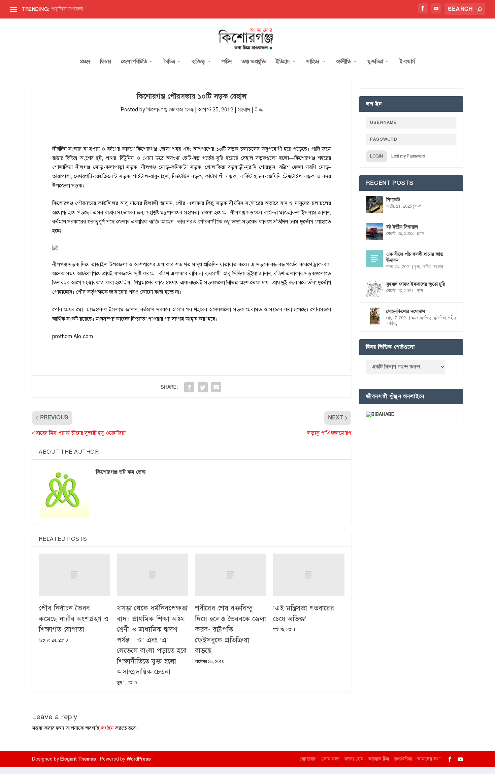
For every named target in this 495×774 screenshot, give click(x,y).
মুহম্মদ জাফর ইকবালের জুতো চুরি (415, 284)
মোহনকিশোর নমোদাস (405, 311)
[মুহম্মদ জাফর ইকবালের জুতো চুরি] (374, 288)
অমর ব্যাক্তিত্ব (421, 318)
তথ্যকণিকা (403, 759)
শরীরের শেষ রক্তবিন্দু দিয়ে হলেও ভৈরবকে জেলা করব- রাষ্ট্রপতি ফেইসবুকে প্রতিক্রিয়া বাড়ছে (230, 629)
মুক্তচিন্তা (375, 62)
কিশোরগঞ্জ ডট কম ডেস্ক (170, 109)
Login (376, 156)
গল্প (418, 206)
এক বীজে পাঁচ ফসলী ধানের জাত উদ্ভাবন (414, 257)
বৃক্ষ (417, 267)
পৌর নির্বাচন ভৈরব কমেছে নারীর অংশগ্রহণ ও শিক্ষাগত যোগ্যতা (74, 619)
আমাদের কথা (428, 759)
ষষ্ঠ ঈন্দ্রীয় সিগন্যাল (402, 227)
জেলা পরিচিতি (134, 62)
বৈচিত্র (169, 62)
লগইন (107, 728)
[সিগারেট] (374, 204)
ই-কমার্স (407, 62)
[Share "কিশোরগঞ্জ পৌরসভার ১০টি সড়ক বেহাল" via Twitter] (202, 387)
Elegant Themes (78, 759)
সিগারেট (393, 200)
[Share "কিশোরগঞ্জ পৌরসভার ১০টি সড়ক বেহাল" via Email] (216, 387)
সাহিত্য (312, 62)
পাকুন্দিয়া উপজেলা (67, 9)
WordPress (139, 759)
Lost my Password (408, 156)
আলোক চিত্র (378, 759)
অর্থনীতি (343, 62)
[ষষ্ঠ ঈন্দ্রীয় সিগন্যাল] (374, 231)
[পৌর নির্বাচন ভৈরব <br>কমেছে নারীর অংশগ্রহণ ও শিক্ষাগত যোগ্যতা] (74, 575)
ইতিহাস (283, 62)
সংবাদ (244, 109)
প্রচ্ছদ (85, 62)
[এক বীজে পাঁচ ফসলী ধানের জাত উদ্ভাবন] (374, 258)
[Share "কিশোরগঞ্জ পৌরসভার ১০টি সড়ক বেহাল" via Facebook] (189, 387)
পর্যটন (226, 62)
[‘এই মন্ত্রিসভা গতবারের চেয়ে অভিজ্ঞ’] (308, 575)
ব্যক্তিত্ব (198, 62)
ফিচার (105, 62)
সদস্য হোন (353, 759)
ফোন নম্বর (330, 759)
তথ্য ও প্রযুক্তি (253, 62)
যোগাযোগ (308, 759)
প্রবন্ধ (420, 233)
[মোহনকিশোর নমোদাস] (374, 316)
